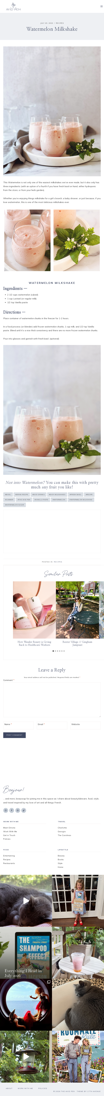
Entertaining (9, 856)
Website (75, 724)
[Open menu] (101, 6)
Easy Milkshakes (57, 494)
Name (8, 724)
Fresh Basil (75, 494)
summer (9, 500)
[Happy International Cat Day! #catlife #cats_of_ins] (26, 901)
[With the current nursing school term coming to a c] (26, 953)
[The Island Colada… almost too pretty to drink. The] (78, 953)
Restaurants (9, 863)
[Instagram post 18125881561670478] (78, 1005)
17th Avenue (94, 1091)
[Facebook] (11, 810)
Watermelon (59, 500)
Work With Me (10, 831)
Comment (8, 680)
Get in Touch (9, 835)
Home (60, 867)
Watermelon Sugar (14, 505)
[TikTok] (23, 810)
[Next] (101, 615)
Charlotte (62, 827)
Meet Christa (9, 827)
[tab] (53, 651)
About (9, 1088)
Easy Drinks (38, 494)
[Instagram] (5, 810)
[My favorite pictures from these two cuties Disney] (26, 1005)
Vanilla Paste (41, 500)
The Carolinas (64, 835)
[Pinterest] (17, 810)
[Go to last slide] (15, 615)
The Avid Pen (24, 500)
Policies (6, 839)
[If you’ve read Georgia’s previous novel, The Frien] (78, 1057)
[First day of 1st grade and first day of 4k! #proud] (78, 901)
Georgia (62, 831)
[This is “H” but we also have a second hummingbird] (26, 1057)
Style (60, 863)
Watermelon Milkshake (81, 500)
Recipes (60, 23)
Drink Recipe (21, 494)
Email (41, 724)
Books (61, 859)
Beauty (61, 856)
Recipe (89, 494)
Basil (8, 494)
